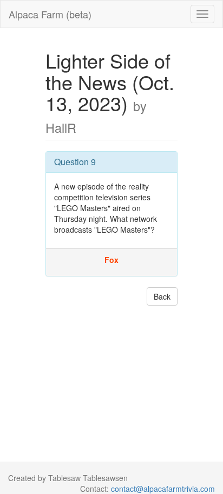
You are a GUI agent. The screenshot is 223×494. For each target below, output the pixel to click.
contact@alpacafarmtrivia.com (163, 488)
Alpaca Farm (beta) (50, 14)
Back (162, 296)
